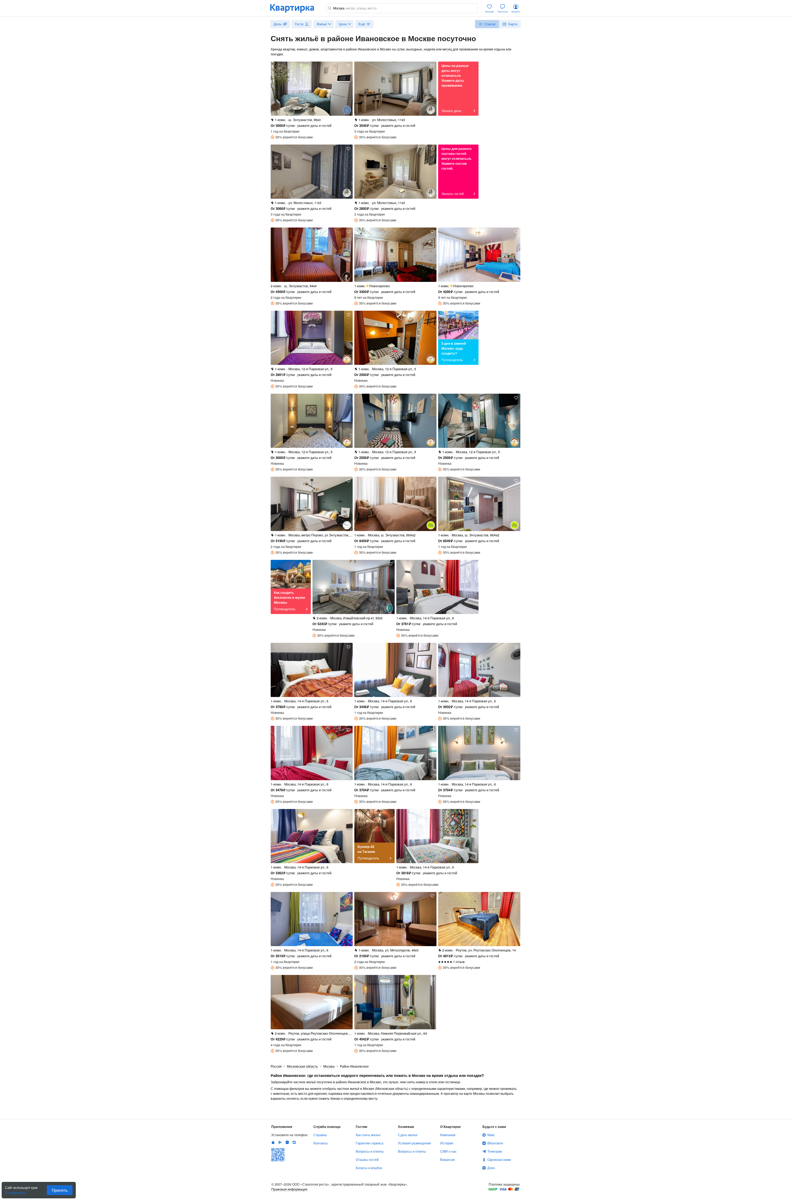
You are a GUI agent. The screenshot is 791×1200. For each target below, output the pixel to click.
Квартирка (295, 8)
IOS (273, 1142)
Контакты (321, 1143)
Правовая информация (289, 1189)
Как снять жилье (368, 1134)
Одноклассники (499, 1159)
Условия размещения (414, 1143)
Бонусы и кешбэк (369, 1167)
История (446, 1143)
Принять (60, 1190)
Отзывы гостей (367, 1159)
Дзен (491, 1167)
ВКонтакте (495, 1143)
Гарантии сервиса (369, 1143)
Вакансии (447, 1159)
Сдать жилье (408, 1134)
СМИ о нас (448, 1151)
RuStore (294, 1142)
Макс (491, 1134)
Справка (320, 1134)
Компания (447, 1134)
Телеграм (494, 1151)
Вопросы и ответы (370, 1151)
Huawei (287, 1142)
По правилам (15, 1191)
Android (280, 1142)
